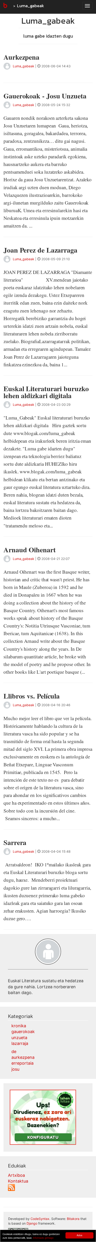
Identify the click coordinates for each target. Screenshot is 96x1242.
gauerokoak (23, 1031)
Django (32, 1223)
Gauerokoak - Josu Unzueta (44, 96)
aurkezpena (22, 1057)
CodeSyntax (40, 1219)
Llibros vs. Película (31, 696)
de (13, 1051)
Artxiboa (16, 1175)
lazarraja (19, 1043)
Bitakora (73, 1219)
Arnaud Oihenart (29, 549)
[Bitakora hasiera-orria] (5, 6)
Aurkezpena (21, 57)
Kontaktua (18, 1181)
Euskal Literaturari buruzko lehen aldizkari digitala (46, 391)
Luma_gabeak (30, 6)
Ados (79, 1235)
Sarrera (14, 842)
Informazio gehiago (43, 1237)
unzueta (19, 1037)
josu (15, 1069)
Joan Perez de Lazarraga (40, 250)
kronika (18, 1025)
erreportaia (22, 1063)
